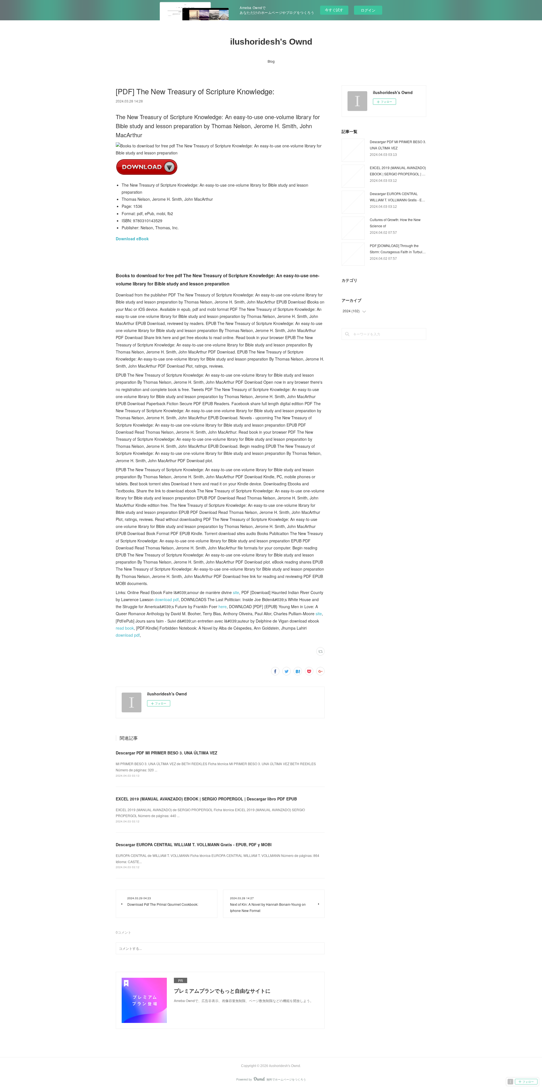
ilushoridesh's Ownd (271, 41)
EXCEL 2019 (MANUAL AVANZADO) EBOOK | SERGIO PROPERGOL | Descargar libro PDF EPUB (206, 799)
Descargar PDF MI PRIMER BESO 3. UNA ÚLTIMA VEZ (166, 753)
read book (125, 628)
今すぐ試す (334, 9)
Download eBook (132, 238)
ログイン (368, 10)
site (236, 592)
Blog (271, 61)
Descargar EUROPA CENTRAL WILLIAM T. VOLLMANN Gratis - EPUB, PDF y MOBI (194, 844)
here (222, 606)
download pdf (167, 599)
